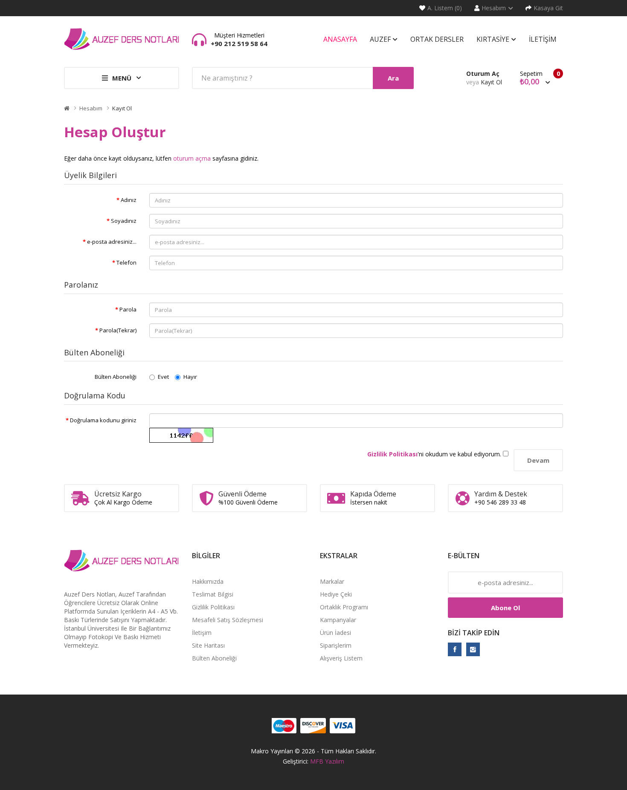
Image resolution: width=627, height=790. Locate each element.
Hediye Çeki (336, 594)
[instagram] (473, 649)
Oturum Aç (482, 73)
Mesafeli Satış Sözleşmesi (227, 620)
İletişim (202, 633)
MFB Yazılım (327, 761)
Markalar (332, 581)
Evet (163, 377)
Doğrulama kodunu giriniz (103, 420)
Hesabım (90, 108)
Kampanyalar (338, 620)
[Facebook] (455, 649)
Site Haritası (208, 645)
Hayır (190, 377)
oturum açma (192, 158)
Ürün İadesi (335, 633)
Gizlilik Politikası (213, 607)
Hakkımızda (208, 581)
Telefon (126, 262)
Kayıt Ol (491, 82)
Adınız (128, 200)
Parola (127, 309)
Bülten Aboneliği (115, 377)
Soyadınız (123, 221)
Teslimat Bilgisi (212, 594)
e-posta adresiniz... (111, 241)
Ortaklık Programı (344, 607)
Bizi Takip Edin (473, 632)
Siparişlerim (335, 645)
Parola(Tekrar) (117, 330)
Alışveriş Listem (341, 658)
